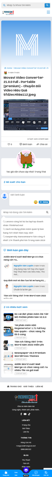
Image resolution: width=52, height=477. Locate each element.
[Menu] (48, 12)
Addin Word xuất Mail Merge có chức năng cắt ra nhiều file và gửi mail (31, 367)
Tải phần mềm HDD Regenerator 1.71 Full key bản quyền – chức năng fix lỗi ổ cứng (30, 330)
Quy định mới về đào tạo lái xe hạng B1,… (25, 281)
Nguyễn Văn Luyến (23, 266)
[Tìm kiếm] (47, 5)
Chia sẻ (43, 144)
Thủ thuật (26, 460)
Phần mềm (26, 467)
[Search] (47, 212)
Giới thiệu (26, 428)
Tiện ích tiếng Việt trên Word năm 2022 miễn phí (29, 343)
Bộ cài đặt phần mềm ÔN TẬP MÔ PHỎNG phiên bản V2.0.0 (31, 315)
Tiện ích (26, 463)
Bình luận (27, 144)
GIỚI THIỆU (28, 387)
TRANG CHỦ (15, 387)
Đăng (45, 202)
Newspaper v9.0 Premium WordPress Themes (30, 354)
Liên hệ (26, 432)
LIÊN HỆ (39, 387)
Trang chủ (26, 425)
